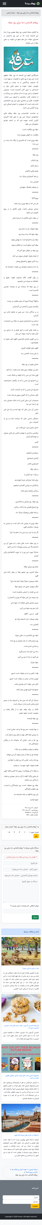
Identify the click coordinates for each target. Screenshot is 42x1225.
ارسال (35, 917)
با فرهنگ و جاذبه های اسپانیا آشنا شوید (26, 1135)
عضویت (35, 1206)
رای (36, 836)
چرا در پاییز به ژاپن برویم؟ (30, 968)
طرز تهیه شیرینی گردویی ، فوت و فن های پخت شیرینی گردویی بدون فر (21, 1026)
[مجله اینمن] (32, 3)
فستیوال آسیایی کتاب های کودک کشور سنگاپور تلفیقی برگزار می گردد (22, 1076)
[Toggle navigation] (4, 3)
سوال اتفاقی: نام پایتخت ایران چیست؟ (24, 906)
